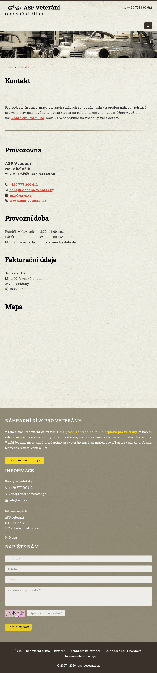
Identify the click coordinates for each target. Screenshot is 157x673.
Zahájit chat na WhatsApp (27, 494)
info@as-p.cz (18, 500)
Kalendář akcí (115, 651)
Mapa (13, 537)
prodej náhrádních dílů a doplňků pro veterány (101, 432)
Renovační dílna (38, 651)
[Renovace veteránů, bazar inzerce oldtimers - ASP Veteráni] (32, 11)
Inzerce (59, 651)
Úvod (9, 67)
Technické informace (85, 651)
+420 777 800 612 (139, 7)
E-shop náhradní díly (23, 460)
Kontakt (23, 67)
